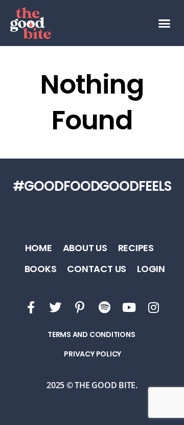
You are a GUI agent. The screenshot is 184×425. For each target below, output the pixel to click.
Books (41, 268)
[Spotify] (104, 307)
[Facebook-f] (30, 307)
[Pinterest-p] (79, 307)
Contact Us (96, 268)
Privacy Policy (92, 354)
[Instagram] (153, 307)
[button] (164, 23)
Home (38, 247)
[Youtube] (129, 307)
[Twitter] (55, 307)
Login (151, 268)
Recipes (136, 247)
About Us (85, 247)
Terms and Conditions (91, 334)
